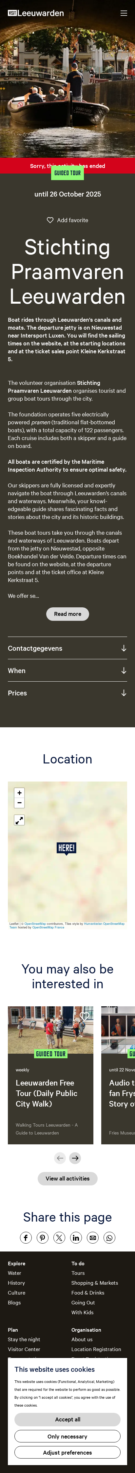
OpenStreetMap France (48, 927)
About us (81, 1339)
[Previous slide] (60, 1158)
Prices (17, 692)
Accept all (67, 1419)
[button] (67, 849)
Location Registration (96, 1348)
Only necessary (67, 1436)
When (17, 670)
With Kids (82, 1312)
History (16, 1282)
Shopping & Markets (94, 1282)
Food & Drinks (87, 1292)
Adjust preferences (67, 1452)
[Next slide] (75, 1158)
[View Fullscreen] (19, 820)
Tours (78, 1272)
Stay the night (24, 1339)
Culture (16, 1292)
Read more (67, 613)
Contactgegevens (35, 647)
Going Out (83, 1302)
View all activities (68, 1178)
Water (14, 1272)
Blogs (14, 1302)
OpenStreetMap (35, 924)
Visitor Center (24, 1348)
